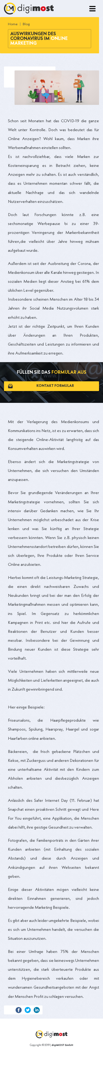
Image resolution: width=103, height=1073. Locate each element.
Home (13, 24)
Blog (26, 24)
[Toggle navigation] (92, 8)
